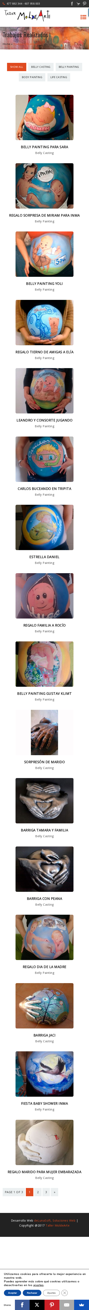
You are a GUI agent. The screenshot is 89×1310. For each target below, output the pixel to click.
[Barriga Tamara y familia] (44, 822)
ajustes (38, 1285)
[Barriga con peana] (44, 891)
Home (7, 44)
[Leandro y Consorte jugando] (44, 412)
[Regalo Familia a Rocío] (44, 617)
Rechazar (32, 1293)
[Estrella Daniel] (44, 549)
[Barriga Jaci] (44, 1027)
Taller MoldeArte (58, 1225)
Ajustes (51, 1293)
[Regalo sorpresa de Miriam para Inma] (44, 207)
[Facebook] (22, 1305)
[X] (37, 1305)
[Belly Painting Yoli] (44, 276)
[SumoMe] (81, 1305)
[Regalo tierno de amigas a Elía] (44, 344)
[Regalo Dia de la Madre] (44, 959)
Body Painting (32, 77)
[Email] (66, 1305)
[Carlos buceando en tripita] (44, 481)
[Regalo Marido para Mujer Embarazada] (44, 1164)
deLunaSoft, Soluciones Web (54, 1220)
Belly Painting (69, 67)
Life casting (59, 77)
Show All (16, 67)
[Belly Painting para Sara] (44, 139)
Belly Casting (41, 67)
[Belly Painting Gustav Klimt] (44, 685)
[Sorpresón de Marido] (44, 754)
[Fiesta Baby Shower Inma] (44, 1095)
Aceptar (12, 1293)
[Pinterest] (51, 1305)
